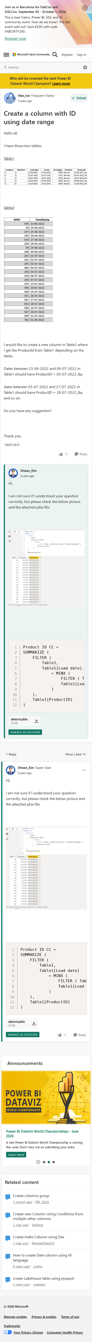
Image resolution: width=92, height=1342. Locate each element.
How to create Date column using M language (42, 1257)
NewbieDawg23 (43, 1243)
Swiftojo (37, 1225)
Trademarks (12, 1326)
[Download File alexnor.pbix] (36, 721)
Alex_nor (24, 95)
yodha (37, 1266)
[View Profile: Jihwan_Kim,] (13, 473)
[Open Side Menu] (6, 54)
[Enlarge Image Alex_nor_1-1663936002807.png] (46, 176)
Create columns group (31, 1195)
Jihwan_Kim (28, 470)
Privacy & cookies (44, 1317)
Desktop (13, 67)
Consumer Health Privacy (65, 1332)
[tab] (44, 1162)
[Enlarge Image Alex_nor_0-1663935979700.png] (28, 269)
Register (67, 54)
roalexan (39, 1284)
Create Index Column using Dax (38, 1236)
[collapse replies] (46, 763)
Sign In (81, 54)
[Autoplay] (38, 1162)
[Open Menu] (85, 67)
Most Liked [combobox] (76, 754)
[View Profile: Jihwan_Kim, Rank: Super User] (10, 770)
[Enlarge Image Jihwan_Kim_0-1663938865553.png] (46, 568)
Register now (15, 38)
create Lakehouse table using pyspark (43, 1278)
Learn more (61, 83)
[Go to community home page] (31, 54)
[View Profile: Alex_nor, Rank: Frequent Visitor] (10, 98)
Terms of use (70, 1317)
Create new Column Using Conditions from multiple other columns (48, 1216)
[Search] (55, 54)
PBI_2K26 (42, 1202)
